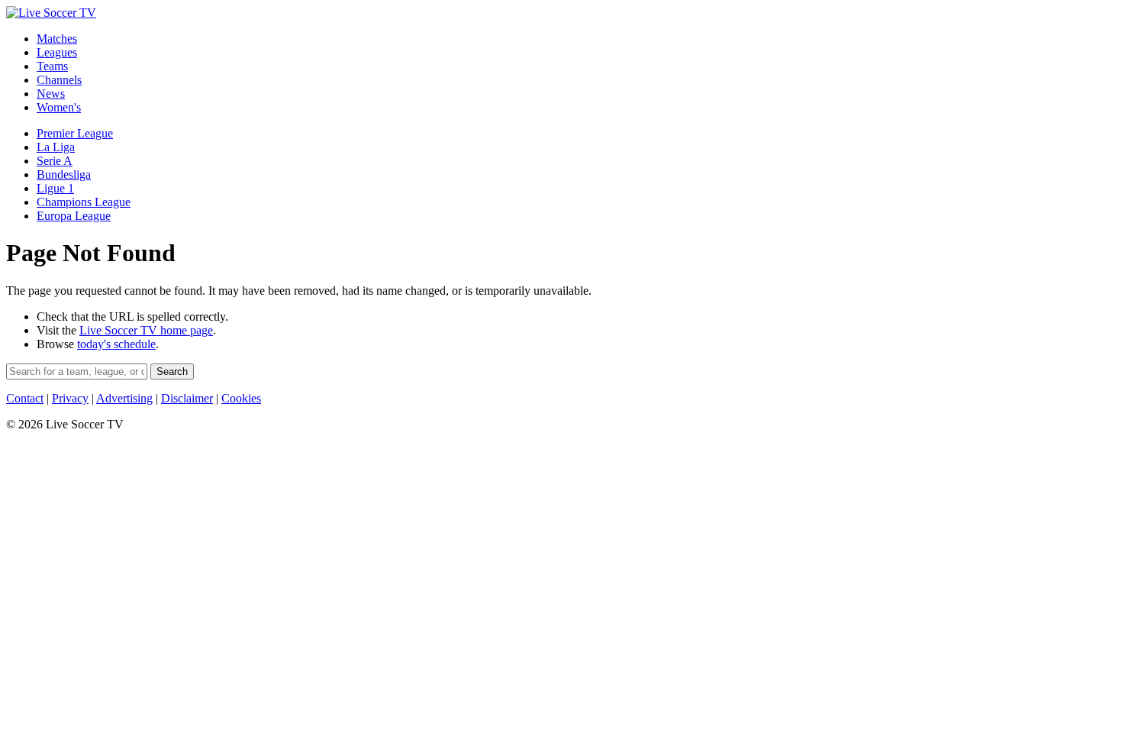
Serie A (55, 160)
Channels (59, 79)
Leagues (57, 52)
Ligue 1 (55, 188)
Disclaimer (187, 398)
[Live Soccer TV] (51, 12)
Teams (52, 66)
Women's (59, 107)
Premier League (75, 133)
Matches (57, 38)
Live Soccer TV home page (146, 330)
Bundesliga (64, 174)
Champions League (84, 201)
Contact (25, 398)
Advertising (124, 398)
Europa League (74, 215)
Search (172, 371)
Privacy (70, 398)
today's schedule (116, 344)
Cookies (241, 398)
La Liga (56, 147)
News (51, 93)
